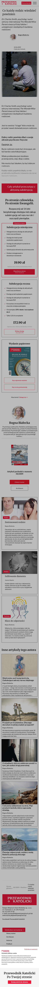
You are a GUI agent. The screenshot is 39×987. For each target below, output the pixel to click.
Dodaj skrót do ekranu (19, 982)
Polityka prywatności (31, 949)
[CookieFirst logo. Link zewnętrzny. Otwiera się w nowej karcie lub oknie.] (5, 951)
